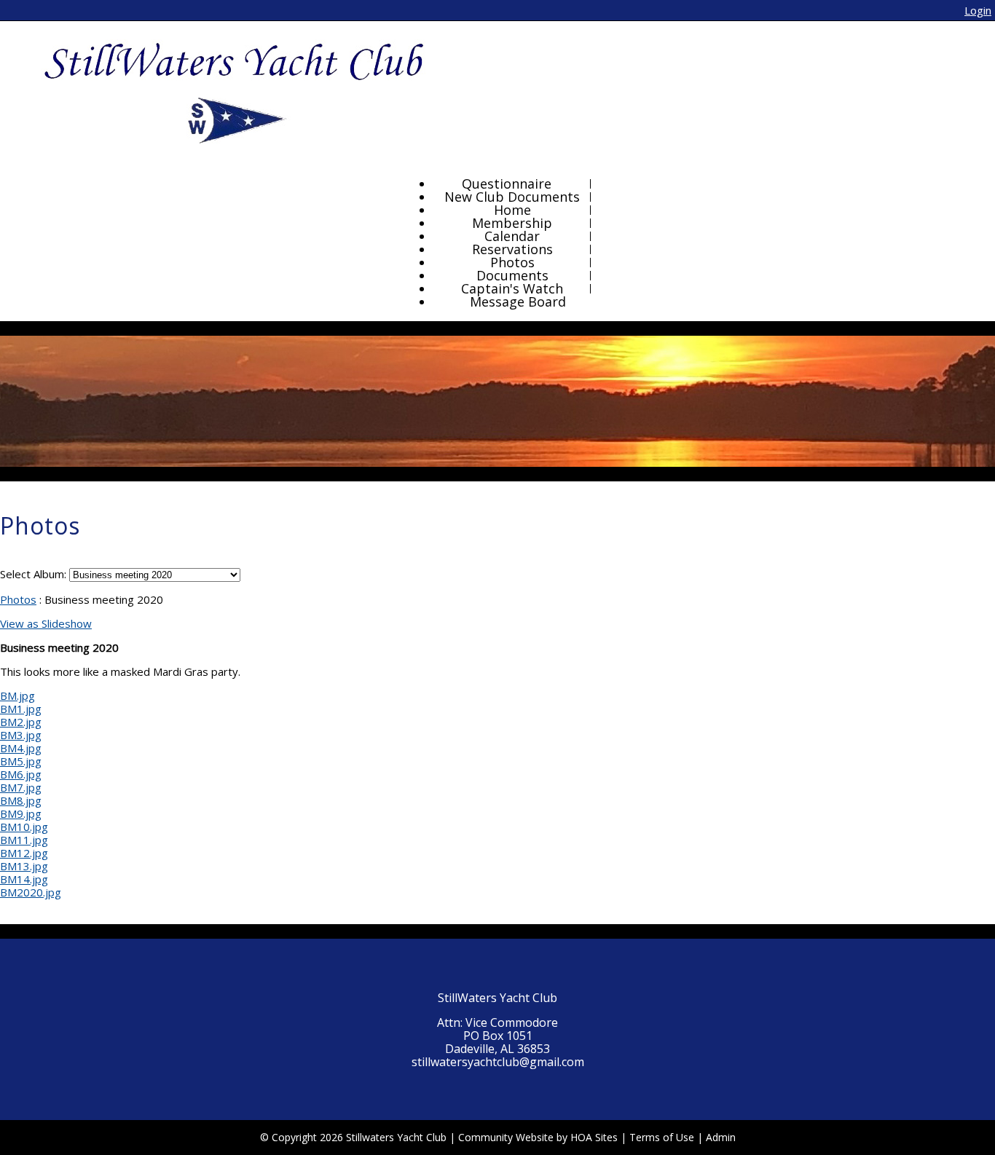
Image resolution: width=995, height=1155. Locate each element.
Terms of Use (661, 1137)
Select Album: (33, 574)
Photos (18, 599)
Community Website (506, 1137)
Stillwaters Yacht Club (396, 1137)
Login (977, 10)
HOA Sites (594, 1137)
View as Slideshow (46, 623)
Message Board (518, 301)
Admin (721, 1137)
